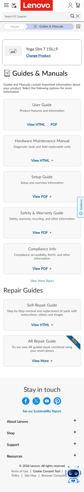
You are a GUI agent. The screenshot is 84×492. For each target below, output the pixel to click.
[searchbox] (42, 16)
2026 (26, 466)
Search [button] (72, 15)
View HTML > (42, 160)
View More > (42, 361)
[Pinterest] (57, 402)
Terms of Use (19, 471)
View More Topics (42, 280)
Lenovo (35, 466)
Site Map (30, 475)
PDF (53, 124)
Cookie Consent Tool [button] (46, 471)
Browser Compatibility (56, 475)
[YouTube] (47, 402)
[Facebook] (26, 402)
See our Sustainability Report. (42, 411)
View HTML (36, 124)
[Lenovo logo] (36, 5)
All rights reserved (53, 466)
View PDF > (42, 196)
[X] (36, 402)
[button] (5, 6)
